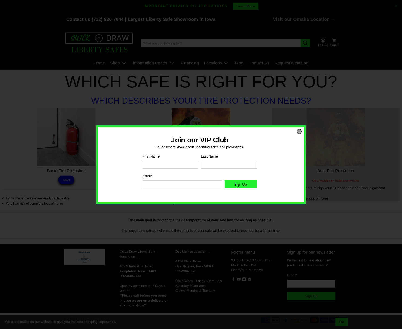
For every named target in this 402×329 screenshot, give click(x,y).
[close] (299, 131)
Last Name (209, 156)
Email (148, 176)
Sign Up (240, 184)
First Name (151, 156)
